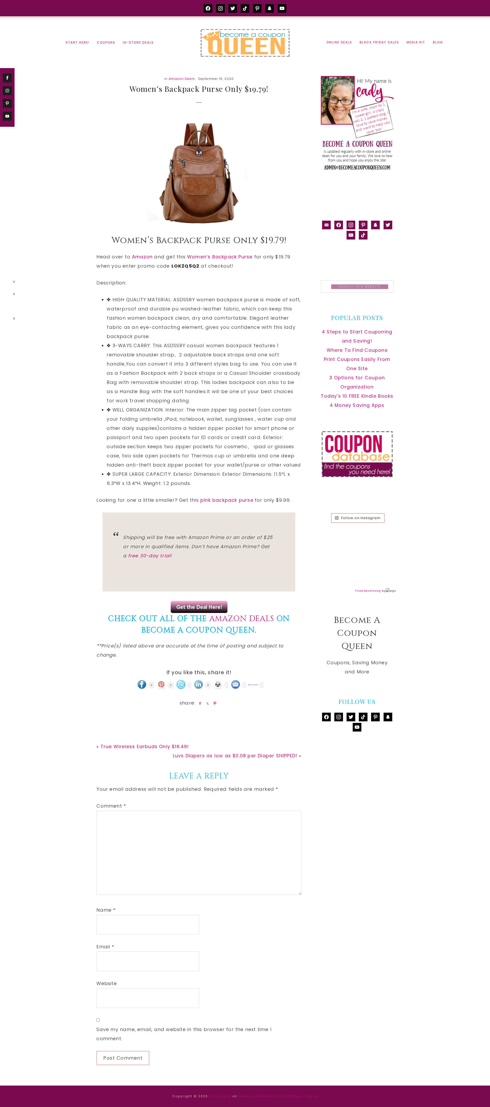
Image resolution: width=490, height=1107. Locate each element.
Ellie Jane (221, 1096)
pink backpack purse (226, 500)
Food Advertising (368, 590)
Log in (312, 1096)
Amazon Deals (182, 79)
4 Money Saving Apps (357, 405)
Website (106, 983)
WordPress (291, 1096)
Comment (111, 806)
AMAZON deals (241, 619)
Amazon (143, 257)
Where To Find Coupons (357, 350)
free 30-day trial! (150, 555)
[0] (6, 283)
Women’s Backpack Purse (219, 257)
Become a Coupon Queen (245, 43)
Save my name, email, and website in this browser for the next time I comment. (184, 1034)
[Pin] (214, 703)
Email (105, 947)
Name (105, 910)
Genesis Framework (258, 1096)
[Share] (199, 703)
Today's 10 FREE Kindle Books (357, 396)
